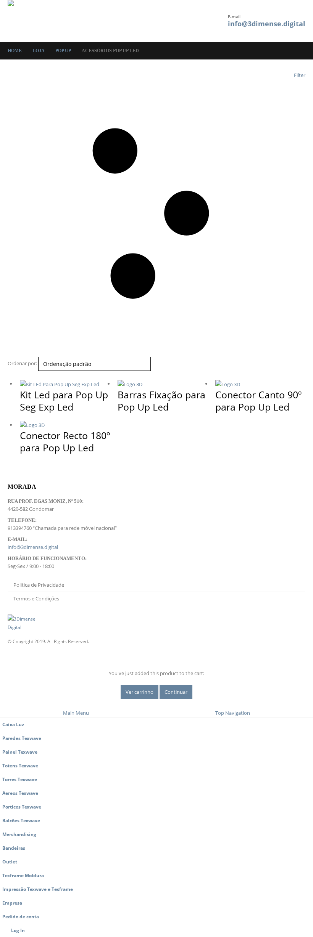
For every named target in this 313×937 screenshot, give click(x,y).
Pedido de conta (20, 916)
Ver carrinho (139, 691)
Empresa (12, 903)
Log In (18, 930)
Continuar (176, 691)
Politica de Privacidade (38, 584)
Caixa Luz (13, 724)
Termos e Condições (36, 598)
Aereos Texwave (20, 793)
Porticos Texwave (21, 807)
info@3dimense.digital (266, 23)
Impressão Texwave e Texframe (37, 889)
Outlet (9, 861)
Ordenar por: (22, 363)
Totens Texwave (20, 765)
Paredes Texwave (21, 738)
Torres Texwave (19, 779)
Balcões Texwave (21, 820)
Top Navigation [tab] (232, 712)
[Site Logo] (29, 21)
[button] (101, 20)
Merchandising (19, 834)
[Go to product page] (65, 383)
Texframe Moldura (23, 875)
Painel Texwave (19, 752)
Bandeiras (13, 848)
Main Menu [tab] (76, 712)
